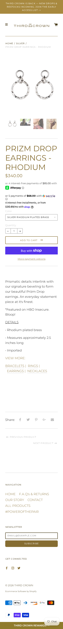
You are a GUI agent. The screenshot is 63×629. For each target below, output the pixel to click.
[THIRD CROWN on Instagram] (12, 567)
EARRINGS (15, 371)
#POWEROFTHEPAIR (22, 512)
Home (9, 43)
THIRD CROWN (23, 585)
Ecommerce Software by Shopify (21, 591)
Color (8, 211)
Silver (20, 43)
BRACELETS (14, 366)
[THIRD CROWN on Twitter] (19, 567)
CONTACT (35, 500)
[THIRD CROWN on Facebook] (6, 567)
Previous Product (23, 437)
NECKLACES (37, 371)
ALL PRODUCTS (17, 506)
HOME (10, 494)
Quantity (10, 225)
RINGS (33, 366)
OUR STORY (14, 500)
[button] (31, 625)
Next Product (43, 443)
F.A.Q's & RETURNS (34, 494)
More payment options (32, 258)
